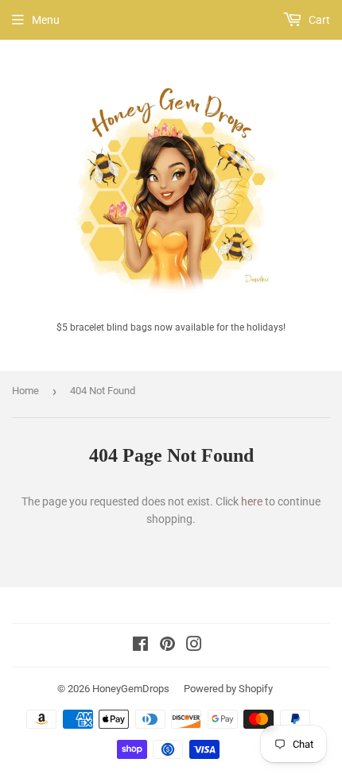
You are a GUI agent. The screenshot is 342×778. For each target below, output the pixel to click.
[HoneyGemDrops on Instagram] (194, 646)
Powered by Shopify (228, 689)
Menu (46, 20)
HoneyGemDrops (130, 689)
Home (25, 391)
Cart (318, 20)
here (251, 501)
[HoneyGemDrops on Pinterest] (167, 646)
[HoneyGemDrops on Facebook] (140, 646)
